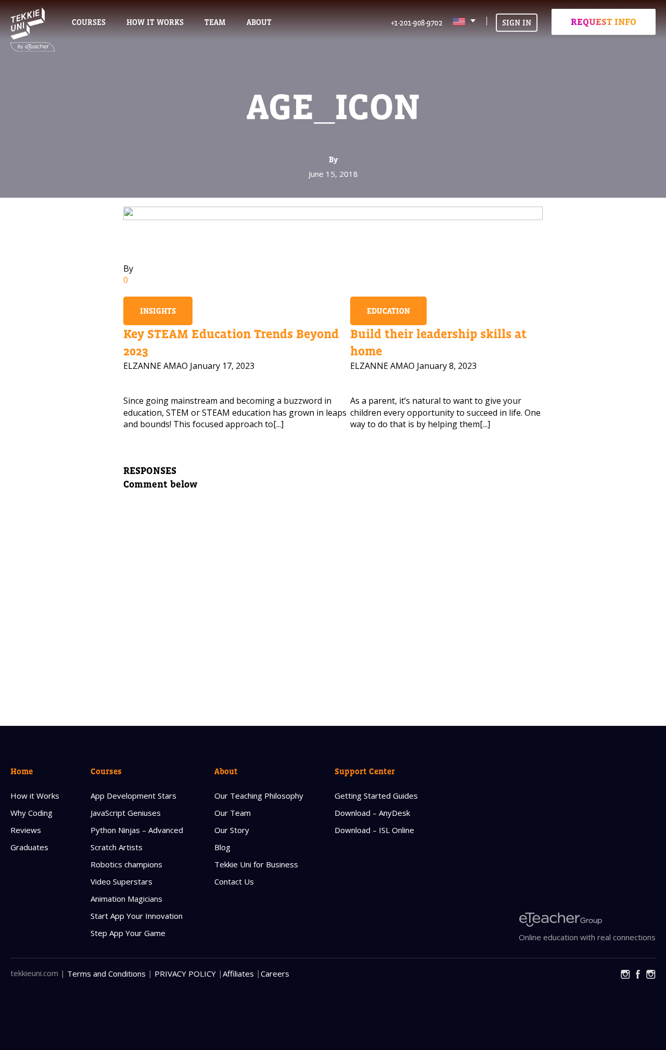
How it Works (34, 795)
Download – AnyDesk (372, 813)
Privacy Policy (185, 973)
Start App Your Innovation (137, 916)
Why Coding (31, 813)
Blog (222, 847)
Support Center (365, 771)
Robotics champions (126, 864)
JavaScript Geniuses (126, 813)
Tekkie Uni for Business (256, 864)
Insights (158, 310)
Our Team (232, 813)
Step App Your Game (128, 933)
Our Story (231, 830)
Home (21, 771)
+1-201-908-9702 (417, 22)
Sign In (516, 22)
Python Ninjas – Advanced (137, 830)
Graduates (29, 847)
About (226, 771)
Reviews (25, 830)
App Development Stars (133, 795)
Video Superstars (121, 881)
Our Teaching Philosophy (258, 795)
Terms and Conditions (106, 973)
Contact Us (234, 881)
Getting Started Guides (376, 795)
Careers (275, 973)
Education (388, 310)
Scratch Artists (117, 847)
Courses (89, 22)
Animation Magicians (126, 898)
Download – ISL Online (374, 830)
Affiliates (238, 973)
